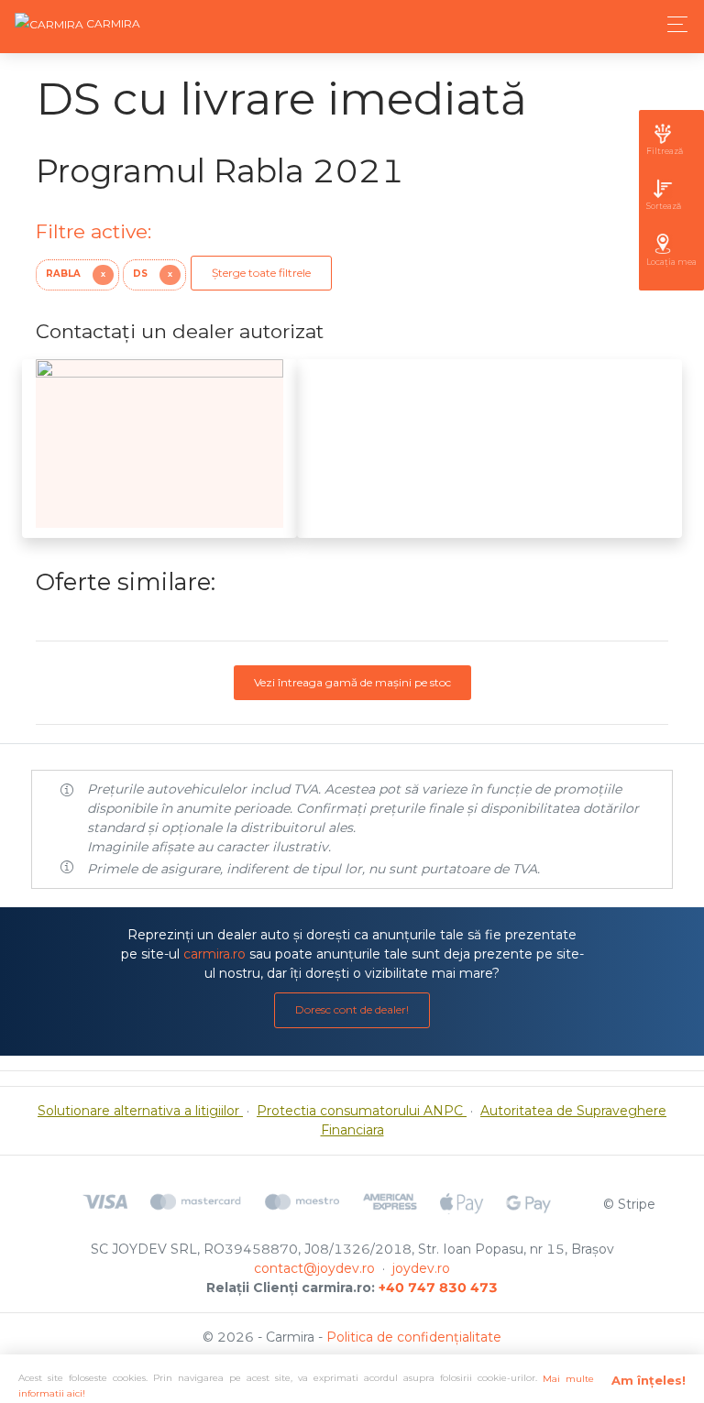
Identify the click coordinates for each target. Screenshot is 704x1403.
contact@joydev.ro (314, 1268)
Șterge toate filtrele (261, 273)
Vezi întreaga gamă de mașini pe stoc (352, 682)
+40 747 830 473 (438, 1287)
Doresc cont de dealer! (352, 1009)
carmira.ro (214, 954)
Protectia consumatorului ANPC (362, 1110)
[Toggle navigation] (672, 24)
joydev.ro (421, 1268)
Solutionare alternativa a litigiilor (140, 1110)
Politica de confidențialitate (413, 1337)
